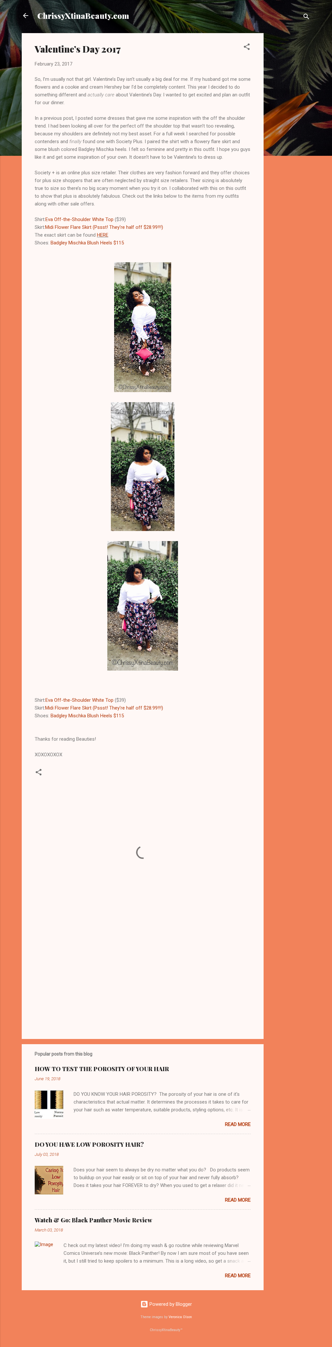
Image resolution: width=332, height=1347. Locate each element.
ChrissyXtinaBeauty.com (83, 15)
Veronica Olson (180, 1317)
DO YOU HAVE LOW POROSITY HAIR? (89, 1144)
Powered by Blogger (170, 1304)
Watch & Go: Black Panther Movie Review (93, 1220)
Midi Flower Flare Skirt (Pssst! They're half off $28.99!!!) (104, 227)
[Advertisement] (289, 130)
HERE (102, 235)
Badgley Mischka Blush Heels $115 (87, 243)
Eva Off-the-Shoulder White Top (79, 219)
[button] (247, 48)
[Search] (306, 18)
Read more (238, 1124)
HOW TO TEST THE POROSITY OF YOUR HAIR (102, 1069)
